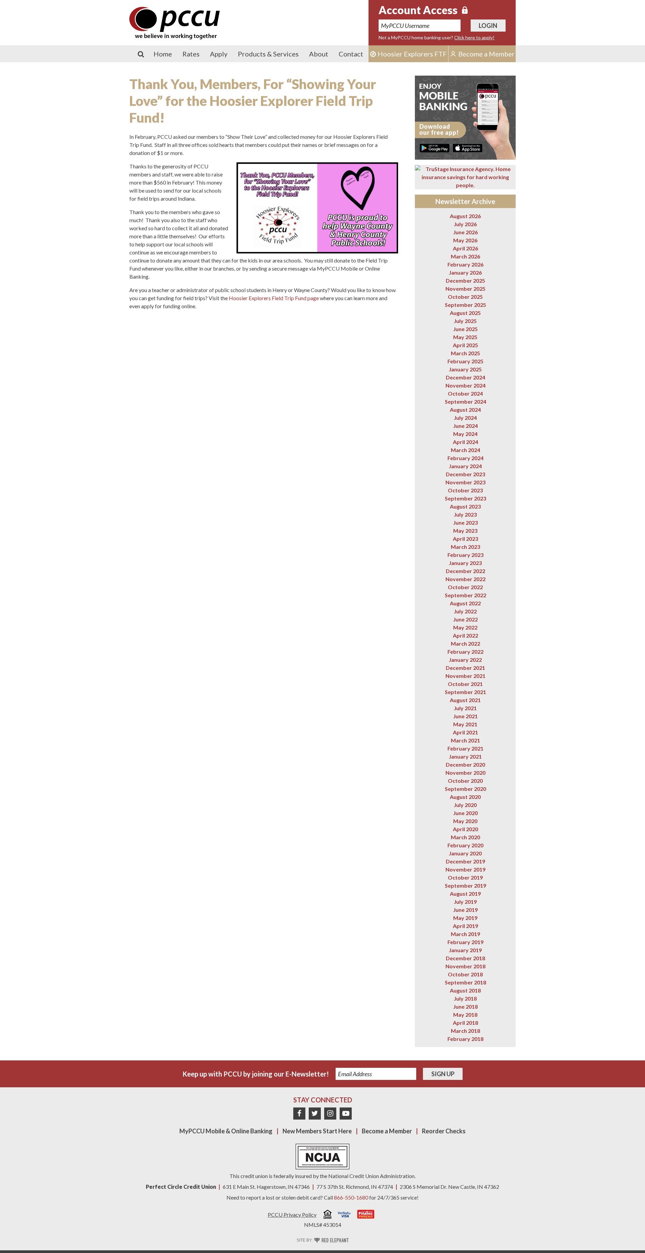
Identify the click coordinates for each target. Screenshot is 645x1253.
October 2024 (465, 393)
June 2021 (465, 716)
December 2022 (465, 571)
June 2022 (465, 619)
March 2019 (465, 934)
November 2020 (465, 772)
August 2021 (465, 700)
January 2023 (465, 563)
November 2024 (465, 385)
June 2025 (465, 329)
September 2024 (465, 401)
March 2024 (465, 450)
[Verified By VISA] (344, 1215)
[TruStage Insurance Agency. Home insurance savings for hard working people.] (465, 177)
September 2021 (465, 692)
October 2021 (465, 684)
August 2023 (465, 506)
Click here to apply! (474, 37)
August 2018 (465, 990)
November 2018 (465, 966)
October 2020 (465, 780)
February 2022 (465, 651)
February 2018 (465, 1039)
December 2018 (465, 958)
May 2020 (465, 821)
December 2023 (465, 474)
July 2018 (465, 998)
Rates (191, 54)
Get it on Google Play (435, 148)
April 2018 (465, 1022)
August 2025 (465, 313)
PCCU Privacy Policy (292, 1214)
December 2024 (465, 377)
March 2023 (465, 546)
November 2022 (465, 579)
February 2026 (465, 264)
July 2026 (465, 224)
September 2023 (465, 498)
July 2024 (465, 417)
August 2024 (465, 409)
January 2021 (465, 756)
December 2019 (465, 861)
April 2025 (465, 345)
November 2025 (465, 288)
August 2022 (465, 603)
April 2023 (465, 538)
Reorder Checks (444, 1131)
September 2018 (465, 982)
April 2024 (465, 442)
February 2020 (465, 845)
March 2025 (465, 353)
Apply (218, 54)
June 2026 (465, 232)
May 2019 (465, 918)
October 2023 (465, 490)
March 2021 (465, 740)
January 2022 (465, 659)
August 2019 (465, 893)
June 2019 (465, 909)
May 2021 (465, 724)
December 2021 (465, 667)
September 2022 (465, 595)
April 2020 (465, 829)
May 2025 (465, 337)
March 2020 (465, 837)
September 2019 (465, 885)
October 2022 (465, 587)
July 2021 (465, 708)
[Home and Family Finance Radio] (365, 1215)
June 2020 (465, 813)
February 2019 (465, 942)
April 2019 (465, 926)
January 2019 (465, 950)
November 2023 (465, 482)
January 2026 (465, 272)
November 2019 (465, 869)
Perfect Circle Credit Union (181, 1186)
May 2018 (465, 1014)
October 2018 (465, 974)
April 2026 (465, 248)
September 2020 (465, 788)
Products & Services (268, 54)
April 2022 (465, 635)
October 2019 (465, 877)
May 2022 (465, 627)
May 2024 (465, 434)
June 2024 (465, 425)
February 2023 (465, 555)
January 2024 (465, 466)
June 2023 (465, 522)
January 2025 (465, 369)
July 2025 (465, 321)
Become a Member (387, 1131)
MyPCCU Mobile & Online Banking (225, 1131)
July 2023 (465, 514)
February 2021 (465, 748)
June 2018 (465, 1006)
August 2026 (465, 216)
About (318, 54)
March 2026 (465, 256)
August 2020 (465, 797)
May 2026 (465, 240)
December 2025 (465, 280)
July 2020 (465, 805)
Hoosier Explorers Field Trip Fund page (274, 298)
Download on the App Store (468, 148)
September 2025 (465, 304)
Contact (351, 54)
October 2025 (465, 296)
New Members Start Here (317, 1131)
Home (163, 54)
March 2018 (465, 1030)
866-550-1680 (351, 1197)
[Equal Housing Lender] (327, 1215)
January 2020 (465, 853)
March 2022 (465, 643)
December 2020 (465, 764)
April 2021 (465, 732)
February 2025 (465, 361)
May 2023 (465, 530)
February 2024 (465, 458)
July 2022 (465, 611)
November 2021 (465, 676)
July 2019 (465, 901)
